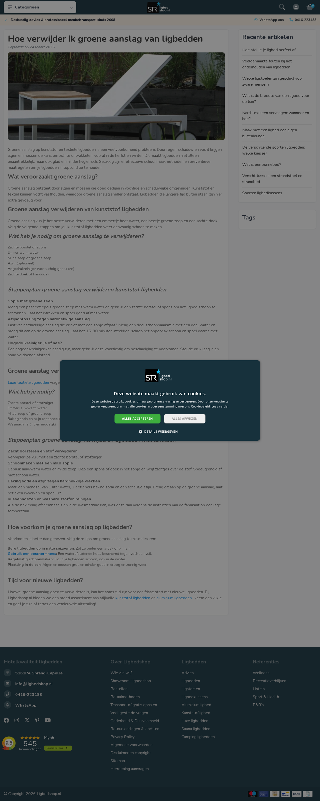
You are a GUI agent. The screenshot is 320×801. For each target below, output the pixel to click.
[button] (160, 431)
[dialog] (160, 400)
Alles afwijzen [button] (185, 418)
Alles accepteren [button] (137, 418)
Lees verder (220, 406)
